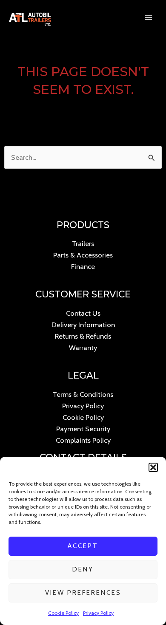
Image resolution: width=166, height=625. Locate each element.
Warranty (83, 347)
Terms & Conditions (83, 394)
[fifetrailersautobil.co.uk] (30, 17)
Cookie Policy (63, 613)
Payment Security (83, 428)
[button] (153, 467)
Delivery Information (83, 324)
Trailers (83, 243)
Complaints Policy (83, 440)
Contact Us (83, 313)
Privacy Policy (98, 613)
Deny (83, 569)
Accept (83, 546)
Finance (83, 266)
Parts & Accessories (83, 255)
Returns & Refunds (83, 336)
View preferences (83, 593)
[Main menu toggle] (148, 17)
